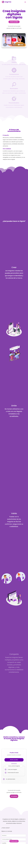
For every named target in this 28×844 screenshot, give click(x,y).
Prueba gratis (14, 841)
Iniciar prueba (14, 22)
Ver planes (14, 796)
